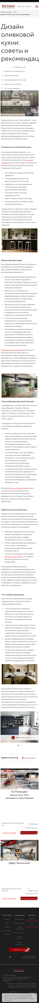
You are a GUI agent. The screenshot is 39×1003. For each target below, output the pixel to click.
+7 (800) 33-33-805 (9, 833)
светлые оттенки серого (13, 557)
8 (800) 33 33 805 (32, 921)
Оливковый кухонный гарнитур (13, 350)
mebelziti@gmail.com (32, 927)
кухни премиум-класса (19, 488)
